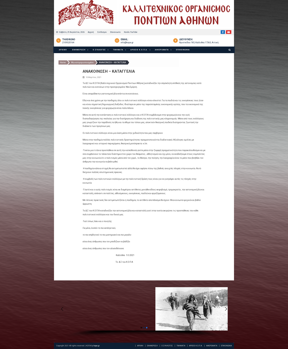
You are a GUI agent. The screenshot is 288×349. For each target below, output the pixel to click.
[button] (62, 309)
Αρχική (91, 32)
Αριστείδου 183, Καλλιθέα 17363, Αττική (199, 42)
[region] (144, 312)
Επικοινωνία (115, 32)
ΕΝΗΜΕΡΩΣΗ (79, 50)
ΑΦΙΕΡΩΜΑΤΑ (162, 50)
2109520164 (68, 42)
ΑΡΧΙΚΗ (63, 50)
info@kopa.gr (127, 42)
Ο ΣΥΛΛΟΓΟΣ (99, 50)
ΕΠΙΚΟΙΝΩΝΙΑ (183, 50)
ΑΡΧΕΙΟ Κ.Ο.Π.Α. (139, 50)
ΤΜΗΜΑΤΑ (118, 50)
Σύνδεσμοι (102, 32)
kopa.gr (96, 346)
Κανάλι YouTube (130, 32)
